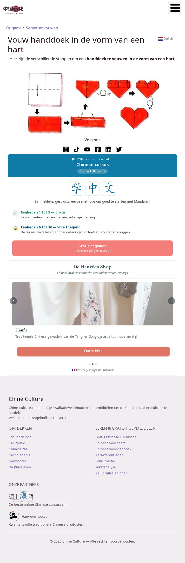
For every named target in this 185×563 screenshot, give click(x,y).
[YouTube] (87, 149)
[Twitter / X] (119, 149)
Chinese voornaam (110, 443)
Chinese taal (19, 449)
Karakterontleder (109, 455)
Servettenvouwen (42, 28)
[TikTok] (77, 149)
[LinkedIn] (108, 149)
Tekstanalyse (105, 467)
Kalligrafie (17, 443)
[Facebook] (98, 149)
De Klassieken (20, 467)
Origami (13, 28)
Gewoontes (17, 461)
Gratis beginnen (92, 248)
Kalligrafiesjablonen (111, 473)
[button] (165, 38)
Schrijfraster (105, 461)
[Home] (15, 10)
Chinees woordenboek (113, 449)
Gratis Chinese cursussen (116, 437)
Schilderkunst (20, 437)
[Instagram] (66, 149)
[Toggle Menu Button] (175, 8)
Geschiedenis (19, 455)
